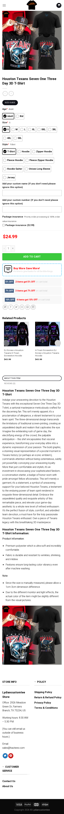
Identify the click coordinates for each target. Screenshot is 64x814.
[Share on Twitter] (16, 307)
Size (5, 122)
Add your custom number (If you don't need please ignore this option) (30, 201)
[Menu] (4, 5)
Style (5, 144)
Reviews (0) (10, 383)
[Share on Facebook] (10, 307)
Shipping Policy (43, 692)
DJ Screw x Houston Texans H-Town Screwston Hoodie (13, 353)
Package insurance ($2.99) (19, 225)
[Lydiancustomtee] (32, 5)
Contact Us (8, 781)
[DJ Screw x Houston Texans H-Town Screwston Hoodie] (16, 334)
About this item (12, 378)
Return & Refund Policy (47, 697)
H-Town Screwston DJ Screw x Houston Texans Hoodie (47, 353)
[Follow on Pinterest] (10, 755)
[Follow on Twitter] (5, 755)
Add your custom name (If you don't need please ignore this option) (29, 185)
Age (5, 109)
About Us (7, 786)
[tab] (32, 378)
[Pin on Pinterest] (27, 307)
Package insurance (12, 216)
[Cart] (58, 5)
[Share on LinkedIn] (33, 307)
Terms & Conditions (46, 708)
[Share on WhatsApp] (5, 307)
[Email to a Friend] (22, 307)
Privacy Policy (42, 703)
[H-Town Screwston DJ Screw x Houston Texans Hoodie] (47, 334)
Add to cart (32, 257)
